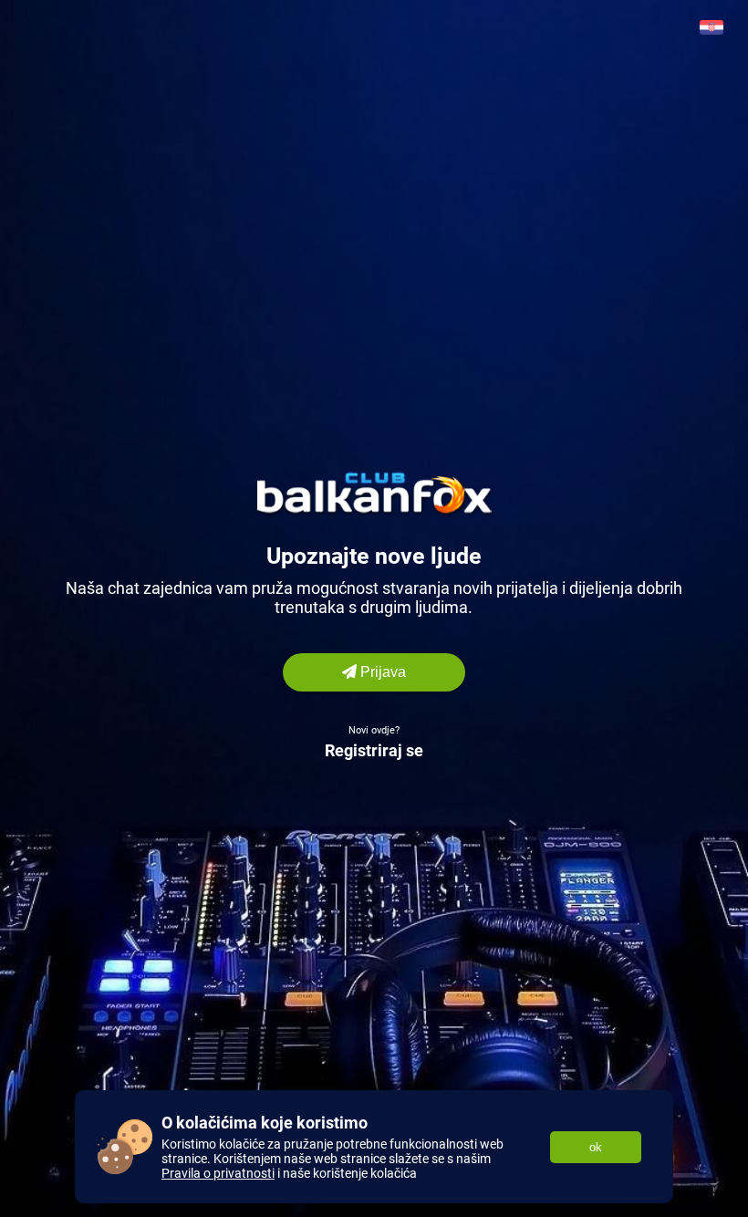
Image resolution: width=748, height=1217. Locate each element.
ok (595, 1147)
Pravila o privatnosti (218, 1173)
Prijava (381, 672)
